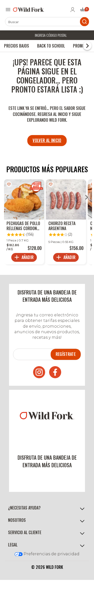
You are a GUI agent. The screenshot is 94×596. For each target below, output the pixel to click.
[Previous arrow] (7, 198)
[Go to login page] (73, 9)
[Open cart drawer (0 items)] (84, 11)
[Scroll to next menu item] (87, 45)
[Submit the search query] (84, 21)
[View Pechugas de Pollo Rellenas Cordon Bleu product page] (24, 221)
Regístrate (66, 354)
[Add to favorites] (9, 184)
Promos (80, 46)
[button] (47, 508)
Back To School (51, 46)
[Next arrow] (86, 198)
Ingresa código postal (51, 35)
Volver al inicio (47, 140)
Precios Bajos (16, 46)
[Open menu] (8, 10)
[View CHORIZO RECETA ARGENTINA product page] (66, 221)
